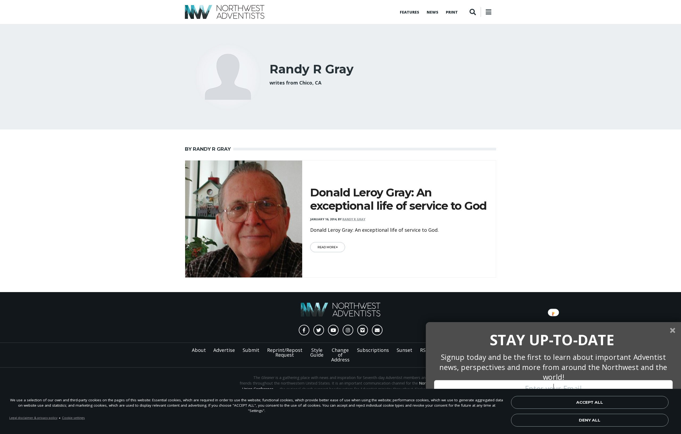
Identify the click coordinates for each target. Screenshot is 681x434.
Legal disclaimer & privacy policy (33, 418)
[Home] (224, 12)
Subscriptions (373, 350)
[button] (552, 339)
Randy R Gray (353, 219)
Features (409, 12)
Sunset (404, 350)
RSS (424, 350)
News (432, 12)
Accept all (589, 402)
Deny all (589, 420)
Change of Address (340, 355)
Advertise (224, 350)
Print (452, 12)
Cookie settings (73, 418)
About (199, 350)
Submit (251, 350)
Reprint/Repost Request (284, 352)
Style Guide (316, 352)
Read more (327, 247)
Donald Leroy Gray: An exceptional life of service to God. (374, 230)
